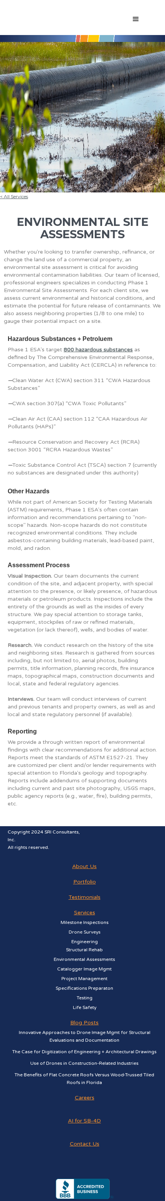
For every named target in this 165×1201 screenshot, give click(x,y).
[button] (148, 20)
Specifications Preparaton (84, 988)
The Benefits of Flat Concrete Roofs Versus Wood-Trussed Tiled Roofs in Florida (84, 1078)
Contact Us (84, 1144)
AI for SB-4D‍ (84, 1120)
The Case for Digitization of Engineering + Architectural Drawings (84, 1051)
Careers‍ (84, 1097)
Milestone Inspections (85, 922)
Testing (84, 998)
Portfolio (84, 882)
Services (84, 912)
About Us (84, 866)
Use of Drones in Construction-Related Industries (84, 1063)
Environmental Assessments (84, 959)
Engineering (84, 941)
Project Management (84, 978)
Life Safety (84, 1007)
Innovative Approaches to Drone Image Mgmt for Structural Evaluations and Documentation (84, 1036)
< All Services (14, 196)
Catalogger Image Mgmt (84, 969)
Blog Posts (84, 1022)
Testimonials (85, 897)
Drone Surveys (85, 932)
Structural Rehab (84, 949)
